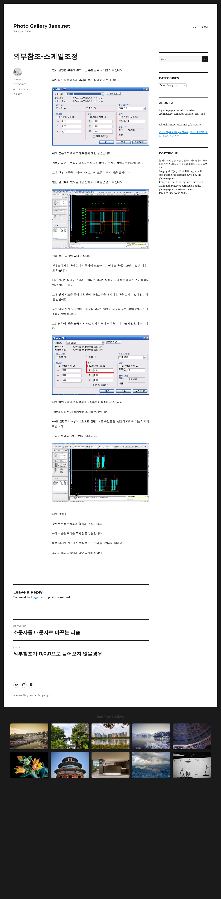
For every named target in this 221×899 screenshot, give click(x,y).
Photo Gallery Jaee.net (41, 26)
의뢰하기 (173, 131)
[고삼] (151, 736)
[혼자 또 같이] (192, 765)
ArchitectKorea (21, 89)
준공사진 (163, 131)
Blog (204, 26)
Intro (193, 26)
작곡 (177, 135)
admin (17, 79)
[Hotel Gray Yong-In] (110, 765)
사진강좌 (183, 131)
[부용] (29, 765)
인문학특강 (168, 135)
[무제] (70, 765)
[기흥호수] (29, 736)
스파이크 (17, 94)
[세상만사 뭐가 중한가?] (151, 765)
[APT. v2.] (110, 736)
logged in (37, 597)
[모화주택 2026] (70, 736)
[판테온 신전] (192, 736)
